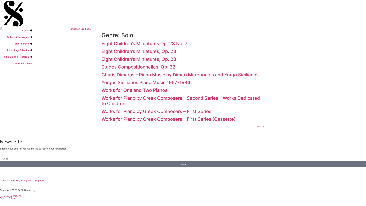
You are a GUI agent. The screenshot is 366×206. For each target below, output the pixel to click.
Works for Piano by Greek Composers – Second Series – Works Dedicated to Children (181, 100)
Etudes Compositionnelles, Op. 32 (138, 67)
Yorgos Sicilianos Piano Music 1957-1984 (146, 82)
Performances (21, 43)
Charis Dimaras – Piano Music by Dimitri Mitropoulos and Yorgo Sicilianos (180, 75)
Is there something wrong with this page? (22, 180)
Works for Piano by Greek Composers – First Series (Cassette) (169, 119)
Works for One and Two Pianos (134, 90)
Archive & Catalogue (18, 37)
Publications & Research (16, 56)
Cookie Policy (7, 198)
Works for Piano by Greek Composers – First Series (156, 111)
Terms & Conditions (10, 195)
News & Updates (23, 63)
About (25, 30)
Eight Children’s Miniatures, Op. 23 (139, 51)
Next (260, 126)
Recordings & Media (18, 50)
